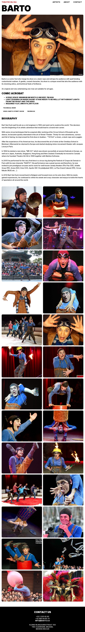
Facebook (31, 111)
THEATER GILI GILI (9, 2)
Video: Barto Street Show (13, 111)
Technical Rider (9, 108)
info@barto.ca (42, 621)
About (67, 2)
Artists (56, 2)
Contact (77, 2)
